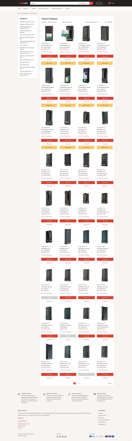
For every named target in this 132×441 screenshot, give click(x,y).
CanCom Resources (57, 8)
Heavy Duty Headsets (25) (27, 34)
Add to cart (49, 56)
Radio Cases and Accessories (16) (27, 56)
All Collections (25, 13)
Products (25, 8)
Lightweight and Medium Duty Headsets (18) (27, 42)
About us (34, 8)
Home (19, 8)
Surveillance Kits (24, 64)
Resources (101, 417)
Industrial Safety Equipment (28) (27, 38)
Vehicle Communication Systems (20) (25, 74)
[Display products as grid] (109, 22)
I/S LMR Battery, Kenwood (84, 45)
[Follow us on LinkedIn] (65, 437)
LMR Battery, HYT (82, 129)
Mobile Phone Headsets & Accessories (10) (26, 52)
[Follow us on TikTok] (63, 437)
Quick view (49, 59)
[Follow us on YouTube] (60, 437)
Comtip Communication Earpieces (25, 31)
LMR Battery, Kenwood (83, 248)
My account (99, 4)
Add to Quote (49, 63)
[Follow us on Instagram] (58, 437)
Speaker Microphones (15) (26, 59)
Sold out (49, 297)
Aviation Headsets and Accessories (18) (25, 27)
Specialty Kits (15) (24, 62)
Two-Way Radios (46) (25, 71)
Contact (67, 8)
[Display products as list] (111, 22)
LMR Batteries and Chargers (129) (27, 48)
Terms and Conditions (103, 420)
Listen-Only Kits (24, 45)
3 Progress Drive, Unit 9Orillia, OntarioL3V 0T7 (24, 425)
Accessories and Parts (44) (27, 21)
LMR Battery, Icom (45, 210)
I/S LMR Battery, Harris (46, 45)
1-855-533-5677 (22, 421)
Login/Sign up (101, 424)
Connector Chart (102, 415)
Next (109, 383)
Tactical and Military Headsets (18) (27, 67)
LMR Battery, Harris (64, 129)
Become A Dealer (43, 8)
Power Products (33, 13)
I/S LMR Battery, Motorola (66, 87)
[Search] (91, 3)
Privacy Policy (101, 422)
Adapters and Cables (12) (26, 24)
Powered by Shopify (22, 435)
